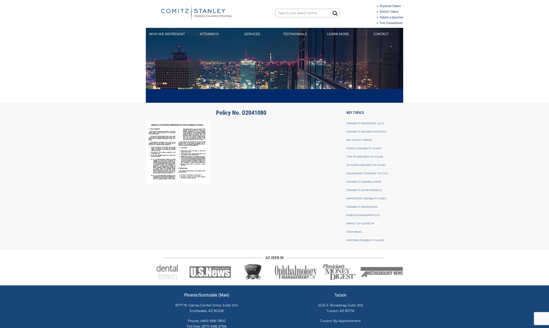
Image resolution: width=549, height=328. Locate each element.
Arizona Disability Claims (365, 240)
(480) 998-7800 (213, 321)
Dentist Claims (389, 11)
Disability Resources (362, 206)
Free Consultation (391, 23)
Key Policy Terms (359, 140)
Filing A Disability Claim (364, 148)
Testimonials (295, 34)
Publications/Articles (363, 215)
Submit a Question (391, 17)
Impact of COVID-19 (360, 223)
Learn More (338, 34)
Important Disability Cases (366, 198)
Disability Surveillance (364, 181)
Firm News (354, 231)
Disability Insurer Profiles (366, 131)
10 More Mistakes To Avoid (366, 165)
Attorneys (209, 34)
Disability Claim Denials (364, 190)
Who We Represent (167, 34)
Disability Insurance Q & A (366, 123)
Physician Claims (390, 6)
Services (252, 34)
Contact (380, 34)
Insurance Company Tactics (367, 173)
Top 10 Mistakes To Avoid (365, 156)
